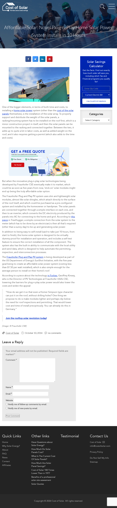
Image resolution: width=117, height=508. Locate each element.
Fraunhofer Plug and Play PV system (25, 257)
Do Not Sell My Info (99, 458)
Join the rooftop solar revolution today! (26, 318)
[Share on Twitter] (35, 61)
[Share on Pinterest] (50, 61)
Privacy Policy (96, 452)
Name (9, 387)
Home (5, 442)
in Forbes (52, 275)
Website (9, 400)
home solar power (23, 110)
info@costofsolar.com (100, 446)
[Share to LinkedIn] (42, 61)
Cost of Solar (12, 333)
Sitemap (94, 462)
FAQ (4, 453)
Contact (6, 461)
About (5, 450)
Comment (11, 360)
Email (9, 393)
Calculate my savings (96, 101)
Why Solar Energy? (11, 446)
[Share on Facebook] (28, 61)
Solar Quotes (37, 484)
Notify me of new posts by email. (23, 408)
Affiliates (6, 465)
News (4, 457)
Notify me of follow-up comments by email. (27, 404)
